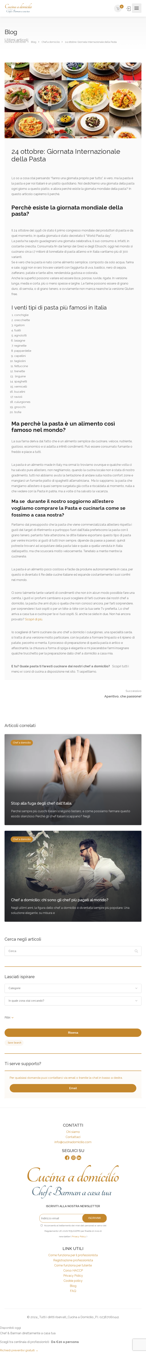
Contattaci (73, 1137)
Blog (73, 1286)
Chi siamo (73, 1132)
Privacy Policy (79, 1236)
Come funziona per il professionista (73, 1255)
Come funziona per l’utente (73, 1265)
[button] (73, 988)
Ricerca (73, 1032)
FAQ (73, 1291)
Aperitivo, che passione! (122, 693)
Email (73, 1088)
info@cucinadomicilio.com (73, 1142)
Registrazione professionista (73, 1260)
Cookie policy (73, 1281)
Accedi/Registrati (129, 8)
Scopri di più (33, 619)
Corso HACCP (73, 1270)
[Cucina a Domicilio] (18, 8)
